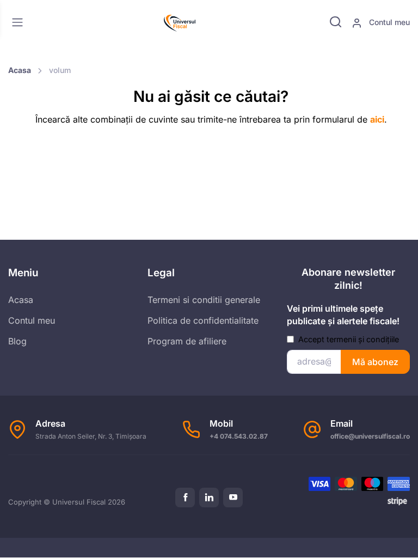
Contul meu (388, 22)
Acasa (19, 70)
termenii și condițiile (363, 339)
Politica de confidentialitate (203, 320)
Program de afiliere (186, 341)
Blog (17, 341)
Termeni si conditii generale (203, 299)
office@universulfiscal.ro (370, 436)
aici (377, 119)
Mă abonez (375, 361)
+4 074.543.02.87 (239, 436)
